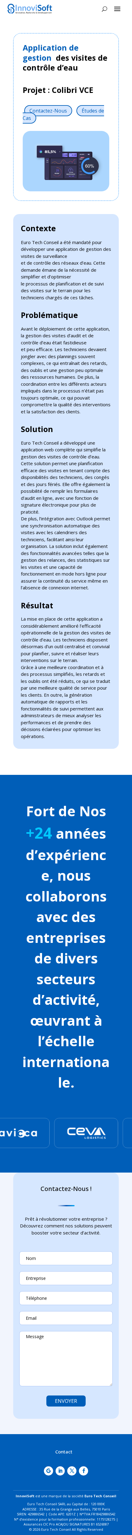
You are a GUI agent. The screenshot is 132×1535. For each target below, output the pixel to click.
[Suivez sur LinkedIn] (60, 1471)
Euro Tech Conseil (100, 1496)
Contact (63, 1452)
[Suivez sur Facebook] (83, 1471)
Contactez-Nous (48, 110)
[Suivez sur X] (71, 1471)
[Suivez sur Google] (48, 1471)
